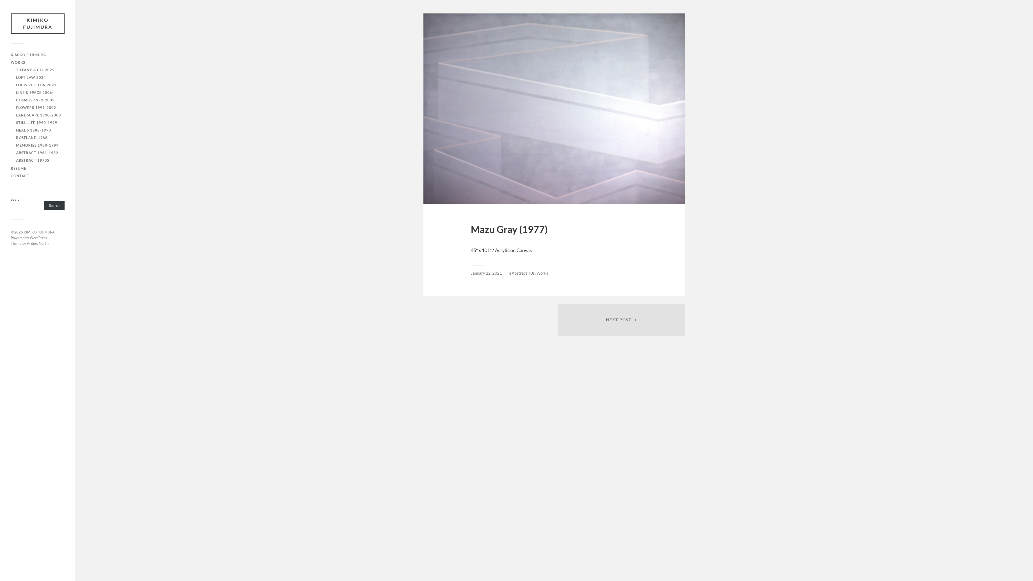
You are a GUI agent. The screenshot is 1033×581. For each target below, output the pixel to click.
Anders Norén (37, 243)
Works (542, 273)
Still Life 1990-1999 (36, 123)
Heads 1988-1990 (33, 130)
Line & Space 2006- (35, 92)
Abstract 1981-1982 (37, 153)
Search (16, 199)
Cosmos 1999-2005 (35, 100)
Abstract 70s (523, 273)
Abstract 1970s (32, 160)
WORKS (18, 62)
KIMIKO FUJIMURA (37, 23)
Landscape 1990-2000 (38, 115)
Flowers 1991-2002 (36, 107)
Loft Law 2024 (31, 77)
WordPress (38, 238)
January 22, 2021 (486, 273)
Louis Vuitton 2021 (36, 85)
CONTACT (20, 176)
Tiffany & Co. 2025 (35, 70)
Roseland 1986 (32, 138)
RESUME (18, 168)
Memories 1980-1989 (37, 145)
